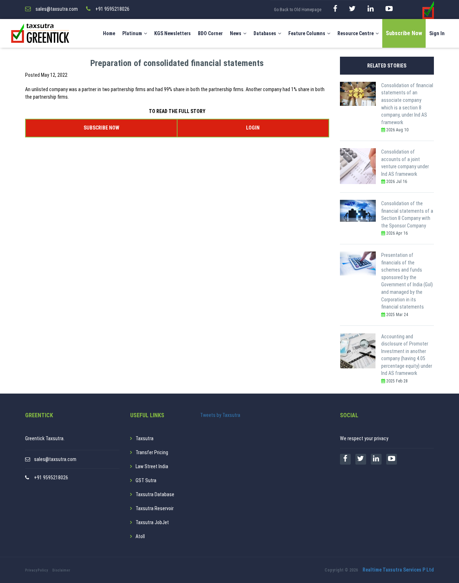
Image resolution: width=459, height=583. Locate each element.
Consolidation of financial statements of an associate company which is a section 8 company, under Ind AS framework (407, 104)
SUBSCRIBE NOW (101, 128)
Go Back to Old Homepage (297, 9)
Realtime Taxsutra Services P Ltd (398, 570)
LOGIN (253, 128)
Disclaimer (61, 570)
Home (109, 33)
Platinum (132, 33)
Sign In (437, 33)
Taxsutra (144, 438)
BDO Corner (210, 33)
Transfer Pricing (152, 452)
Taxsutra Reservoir (155, 508)
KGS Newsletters (172, 33)
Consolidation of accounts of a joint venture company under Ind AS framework (405, 163)
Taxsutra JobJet (152, 522)
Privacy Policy (36, 570)
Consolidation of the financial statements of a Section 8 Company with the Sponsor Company (407, 215)
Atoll (140, 536)
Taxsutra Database (155, 494)
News (235, 33)
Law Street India (152, 466)
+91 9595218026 (51, 477)
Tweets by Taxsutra (220, 415)
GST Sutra (146, 480)
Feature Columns (306, 33)
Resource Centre (355, 33)
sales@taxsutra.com (55, 459)
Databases (265, 33)
